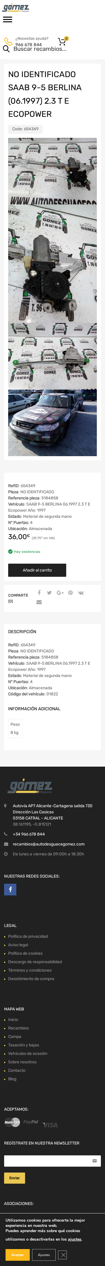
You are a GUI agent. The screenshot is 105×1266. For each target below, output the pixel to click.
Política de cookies (25, 953)
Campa (14, 1036)
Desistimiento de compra (31, 978)
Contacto (16, 1070)
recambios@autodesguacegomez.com (49, 844)
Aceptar (17, 1255)
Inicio (13, 1019)
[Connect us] (10, 889)
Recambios (18, 1028)
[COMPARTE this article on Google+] (59, 593)
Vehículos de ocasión (27, 1053)
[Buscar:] (44, 49)
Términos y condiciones (30, 970)
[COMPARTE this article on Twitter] (48, 593)
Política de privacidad (28, 936)
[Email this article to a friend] (38, 602)
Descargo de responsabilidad (35, 961)
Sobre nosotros (22, 1062)
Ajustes (44, 1255)
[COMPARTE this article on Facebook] (38, 593)
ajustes (74, 1239)
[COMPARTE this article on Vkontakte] (80, 593)
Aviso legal (18, 944)
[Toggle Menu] (7, 21)
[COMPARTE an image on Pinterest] (70, 593)
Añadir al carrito (37, 570)
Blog (12, 1078)
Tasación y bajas (23, 1045)
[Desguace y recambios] (29, 7)
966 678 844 (28, 44)
